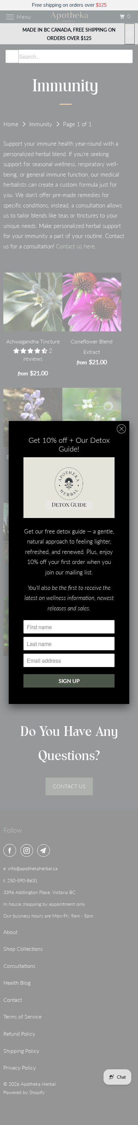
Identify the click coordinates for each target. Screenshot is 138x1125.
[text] (69, 5)
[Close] (121, 428)
